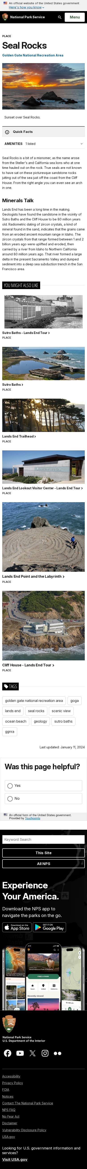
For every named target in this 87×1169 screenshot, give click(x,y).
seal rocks (36, 711)
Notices (7, 1096)
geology (40, 721)
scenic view (61, 711)
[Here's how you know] (43, 5)
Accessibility (11, 1076)
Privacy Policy (12, 1083)
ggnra (9, 731)
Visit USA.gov (14, 1159)
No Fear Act (10, 1116)
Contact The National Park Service (27, 1103)
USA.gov (8, 1137)
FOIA (5, 1089)
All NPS (43, 863)
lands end (13, 711)
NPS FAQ (8, 1110)
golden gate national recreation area (34, 700)
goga (74, 700)
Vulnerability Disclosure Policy (24, 1130)
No (17, 798)
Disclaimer (9, 1123)
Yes (17, 785)
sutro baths (63, 721)
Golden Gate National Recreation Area (32, 55)
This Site (43, 853)
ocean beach (15, 721)
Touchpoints (32, 818)
